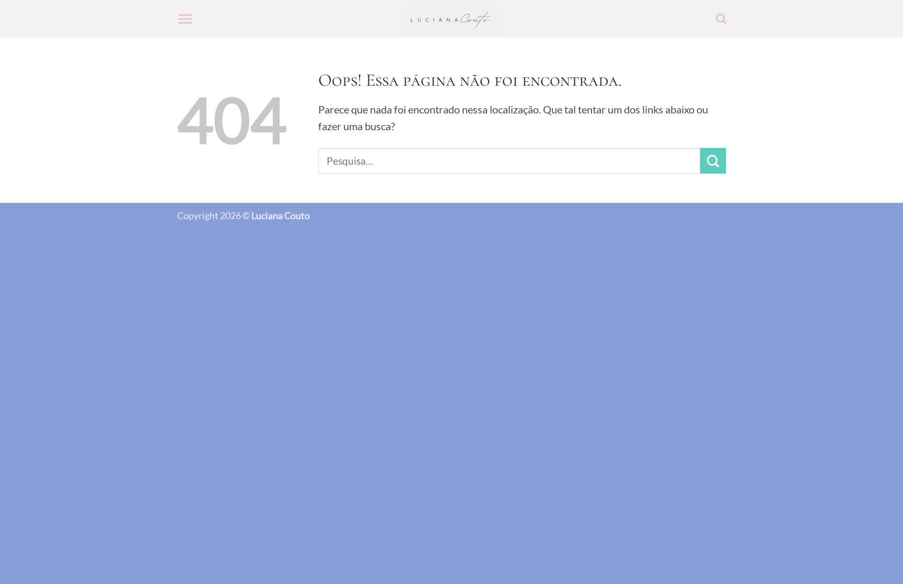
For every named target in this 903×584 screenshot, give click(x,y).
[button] (185, 18)
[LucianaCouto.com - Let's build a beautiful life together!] (452, 19)
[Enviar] (713, 161)
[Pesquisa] (721, 18)
